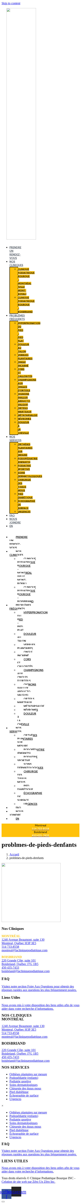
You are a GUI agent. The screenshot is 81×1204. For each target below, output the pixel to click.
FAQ (12, 515)
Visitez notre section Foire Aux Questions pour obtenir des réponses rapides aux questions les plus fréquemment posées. (39, 988)
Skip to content (11, 3)
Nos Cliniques (16, 553)
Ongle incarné (24, 653)
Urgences (24, 511)
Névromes (24, 418)
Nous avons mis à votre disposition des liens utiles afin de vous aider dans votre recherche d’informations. (40, 1006)
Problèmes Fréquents (20, 607)
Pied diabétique (25, 787)
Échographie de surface (24, 1095)
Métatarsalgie (28, 415)
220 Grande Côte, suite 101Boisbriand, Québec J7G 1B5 (20, 1051)
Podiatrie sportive (27, 758)
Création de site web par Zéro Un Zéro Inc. (28, 1181)
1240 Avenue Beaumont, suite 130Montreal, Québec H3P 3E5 (23, 1027)
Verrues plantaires (26, 646)
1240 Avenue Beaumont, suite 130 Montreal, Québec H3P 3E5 (23, 941)
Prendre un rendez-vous (18, 542)
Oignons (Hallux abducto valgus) (26, 690)
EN (11, 526)
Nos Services (15, 729)
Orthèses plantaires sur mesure (27, 740)
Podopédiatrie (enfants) (30, 751)
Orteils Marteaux (25, 700)
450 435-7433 (10, 967)
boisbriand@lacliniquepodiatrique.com (26, 971)
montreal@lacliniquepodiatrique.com (24, 950)
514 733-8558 (10, 946)
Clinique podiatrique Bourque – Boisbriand (26, 304)
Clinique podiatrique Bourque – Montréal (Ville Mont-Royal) (26, 571)
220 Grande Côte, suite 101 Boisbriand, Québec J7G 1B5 (20, 962)
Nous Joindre (16, 813)
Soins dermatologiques (30, 766)
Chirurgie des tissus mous (25, 1088)
